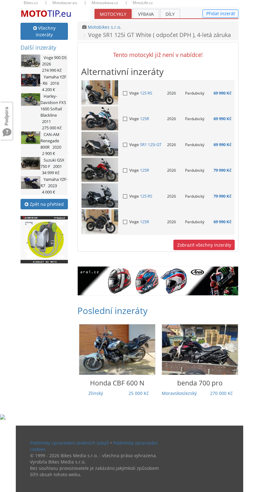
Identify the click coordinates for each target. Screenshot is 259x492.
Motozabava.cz (105, 3)
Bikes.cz (31, 3)
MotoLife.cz (143, 3)
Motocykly (113, 14)
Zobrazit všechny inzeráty (204, 245)
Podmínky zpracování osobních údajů (69, 443)
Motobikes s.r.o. (104, 27)
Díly (170, 14)
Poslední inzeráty (112, 310)
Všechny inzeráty (46, 31)
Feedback (7, 113)
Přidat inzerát (220, 13)
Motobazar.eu (64, 3)
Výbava (146, 14)
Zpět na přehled (46, 204)
